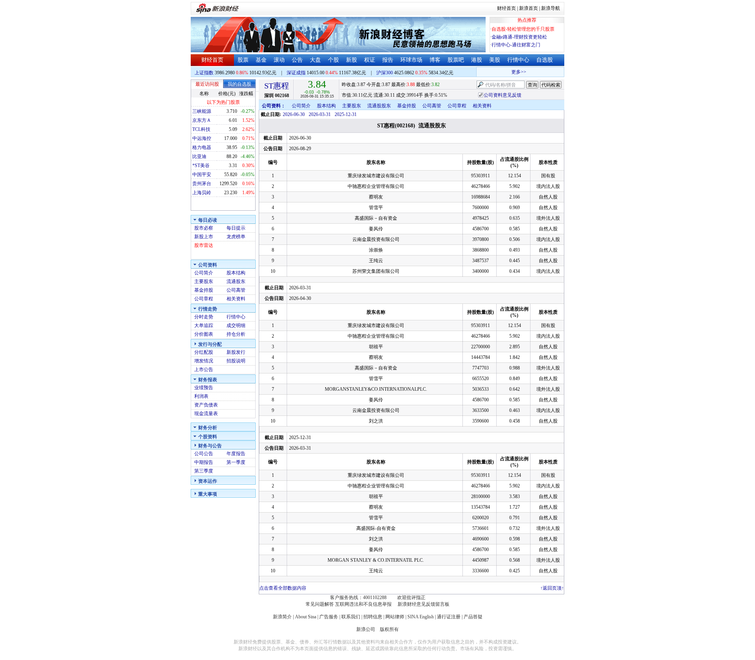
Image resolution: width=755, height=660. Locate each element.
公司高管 (235, 290)
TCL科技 (201, 129)
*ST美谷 (201, 165)
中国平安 (201, 174)
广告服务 (328, 617)
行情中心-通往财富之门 (516, 45)
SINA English (420, 617)
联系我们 (350, 617)
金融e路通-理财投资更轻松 (519, 37)
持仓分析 (235, 334)
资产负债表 (206, 405)
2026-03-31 (320, 114)
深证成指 (296, 72)
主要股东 (203, 281)
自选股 (544, 60)
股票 (243, 60)
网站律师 (394, 617)
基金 (261, 60)
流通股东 (235, 281)
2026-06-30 (294, 114)
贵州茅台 (201, 183)
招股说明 (235, 361)
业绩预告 (203, 387)
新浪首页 (528, 8)
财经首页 (506, 8)
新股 (351, 60)
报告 (387, 60)
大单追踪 (203, 325)
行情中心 (518, 60)
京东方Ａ (201, 120)
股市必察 (203, 228)
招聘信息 (372, 617)
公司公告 (203, 453)
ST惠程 (276, 85)
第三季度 (203, 471)
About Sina (305, 617)
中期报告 (203, 462)
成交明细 (235, 325)
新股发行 (235, 352)
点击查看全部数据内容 (282, 588)
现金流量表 (206, 413)
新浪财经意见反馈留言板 (423, 604)
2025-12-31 (346, 114)
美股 (494, 60)
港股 (476, 60)
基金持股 (203, 290)
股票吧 (455, 60)
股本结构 (235, 273)
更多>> (514, 72)
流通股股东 (379, 105)
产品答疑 (473, 617)
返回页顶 (552, 588)
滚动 (279, 60)
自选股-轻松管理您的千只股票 (523, 29)
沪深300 (384, 72)
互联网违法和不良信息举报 (363, 604)
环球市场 (411, 60)
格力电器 (201, 147)
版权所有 (389, 629)
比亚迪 (199, 156)
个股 (333, 60)
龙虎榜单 (235, 236)
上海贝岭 (201, 192)
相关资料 (235, 299)
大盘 (315, 60)
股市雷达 (203, 245)
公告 (297, 60)
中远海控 (201, 138)
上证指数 (204, 72)
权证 (369, 60)
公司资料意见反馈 (502, 95)
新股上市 (203, 236)
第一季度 (235, 462)
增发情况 (203, 361)
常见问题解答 (320, 604)
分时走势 (203, 317)
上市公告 (203, 369)
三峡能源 (201, 111)
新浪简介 (282, 617)
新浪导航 (550, 8)
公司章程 (203, 299)
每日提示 (235, 228)
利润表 (201, 396)
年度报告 (235, 453)
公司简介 (203, 273)
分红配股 (203, 352)
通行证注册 (448, 617)
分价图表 (203, 334)
